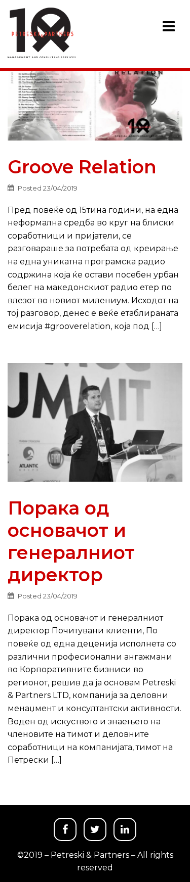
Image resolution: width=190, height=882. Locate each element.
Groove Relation (82, 167)
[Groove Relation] (95, 99)
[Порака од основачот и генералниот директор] (95, 422)
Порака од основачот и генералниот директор (71, 541)
